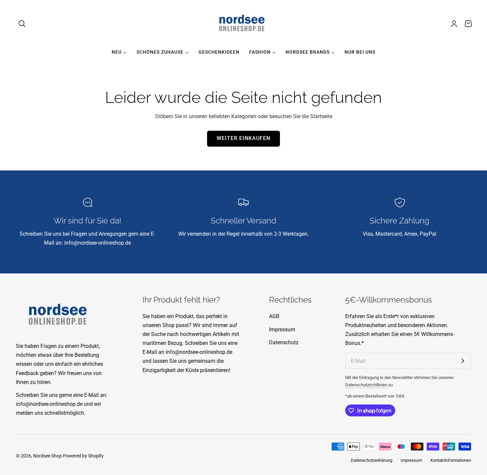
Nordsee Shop (47, 455)
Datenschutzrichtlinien (366, 384)
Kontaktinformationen (450, 460)
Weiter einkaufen (243, 138)
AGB (274, 316)
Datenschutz (283, 342)
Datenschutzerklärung (371, 460)
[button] (22, 24)
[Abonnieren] (463, 361)
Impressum (282, 329)
